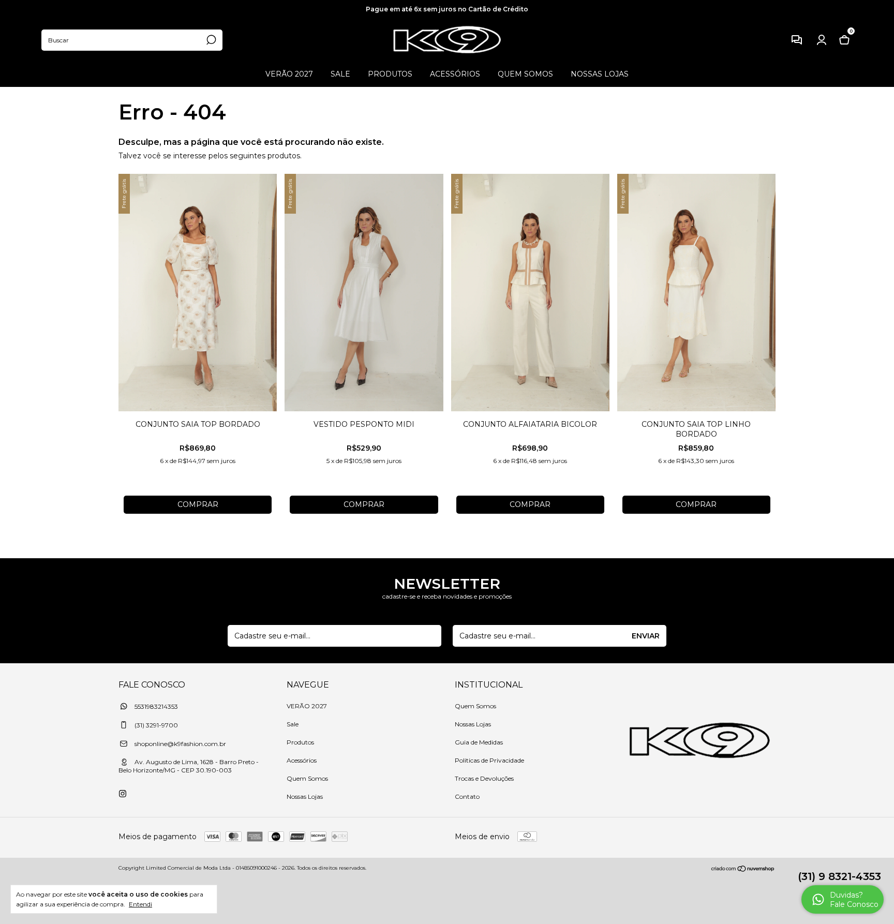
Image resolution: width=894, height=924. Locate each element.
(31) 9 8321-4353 (839, 876)
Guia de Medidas (479, 742)
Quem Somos (525, 74)
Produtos (390, 74)
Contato (467, 796)
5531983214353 (155, 706)
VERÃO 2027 (289, 74)
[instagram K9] (122, 793)
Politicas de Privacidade (489, 760)
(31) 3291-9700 (155, 725)
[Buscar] (210, 39)
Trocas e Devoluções (484, 778)
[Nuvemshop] (743, 869)
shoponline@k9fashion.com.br (180, 744)
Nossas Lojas (600, 74)
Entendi (140, 904)
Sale (340, 74)
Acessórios (455, 74)
